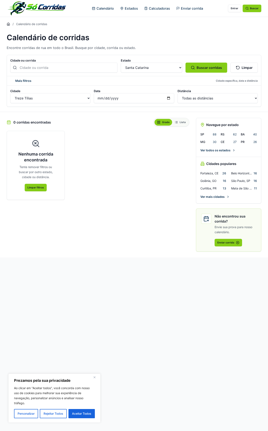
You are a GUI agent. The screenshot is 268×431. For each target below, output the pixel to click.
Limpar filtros (35, 187)
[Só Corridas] (37, 8)
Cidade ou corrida (23, 60)
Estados (131, 8)
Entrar (234, 8)
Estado (126, 60)
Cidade (15, 91)
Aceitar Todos (81, 413)
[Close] (96, 377)
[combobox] (63, 68)
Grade (166, 122)
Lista (183, 122)
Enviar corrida (192, 8)
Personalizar (26, 413)
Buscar (254, 8)
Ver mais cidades (212, 196)
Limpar (247, 68)
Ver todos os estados (215, 150)
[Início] (8, 24)
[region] (54, 398)
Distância (184, 91)
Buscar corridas (209, 68)
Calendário (105, 8)
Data (97, 91)
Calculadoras (159, 8)
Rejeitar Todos (53, 413)
